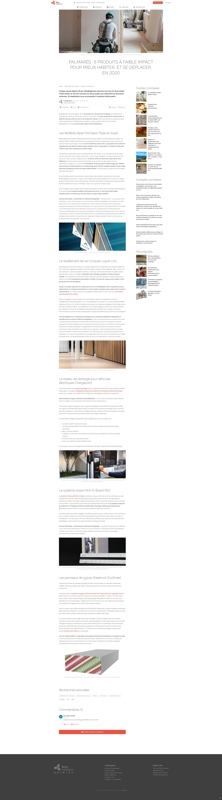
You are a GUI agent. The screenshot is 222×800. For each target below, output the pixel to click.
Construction (103, 696)
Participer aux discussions (160, 774)
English (124, 790)
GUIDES (111, 7)
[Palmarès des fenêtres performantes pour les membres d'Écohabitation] (141, 113)
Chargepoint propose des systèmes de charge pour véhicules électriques (99, 391)
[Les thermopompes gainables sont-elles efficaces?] (141, 300)
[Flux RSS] (72, 772)
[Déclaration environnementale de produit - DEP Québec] (141, 125)
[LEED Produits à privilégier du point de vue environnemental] (141, 173)
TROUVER (125, 7)
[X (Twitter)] (66, 772)
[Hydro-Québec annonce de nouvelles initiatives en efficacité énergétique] (141, 276)
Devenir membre (110, 770)
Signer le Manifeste (110, 775)
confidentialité (117, 779)
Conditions (108, 779)
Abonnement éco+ (158, 770)
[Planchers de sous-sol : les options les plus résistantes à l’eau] (141, 265)
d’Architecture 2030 (70, 631)
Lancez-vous (157, 2)
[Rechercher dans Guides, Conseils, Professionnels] (75, 2)
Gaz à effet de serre (114, 696)
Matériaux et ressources (87, 86)
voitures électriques (81, 388)
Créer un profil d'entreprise (161, 768)
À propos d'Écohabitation (112, 768)
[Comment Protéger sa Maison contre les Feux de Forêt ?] (141, 136)
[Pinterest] (69, 772)
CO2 (68, 699)
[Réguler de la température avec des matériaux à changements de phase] (141, 148)
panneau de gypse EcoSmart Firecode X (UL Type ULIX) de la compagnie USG (96, 593)
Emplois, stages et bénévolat (113, 772)
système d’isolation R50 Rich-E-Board (73, 496)
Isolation (95, 696)
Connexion (168, 2)
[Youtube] (57, 772)
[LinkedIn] (63, 772)
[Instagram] (60, 772)
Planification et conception (72, 86)
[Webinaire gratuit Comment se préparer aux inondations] (141, 288)
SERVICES (98, 7)
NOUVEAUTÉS (140, 7)
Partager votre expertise (160, 772)
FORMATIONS (83, 7)
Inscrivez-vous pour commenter (93, 732)
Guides (61, 86)
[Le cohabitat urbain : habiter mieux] (141, 101)
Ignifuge (62, 699)
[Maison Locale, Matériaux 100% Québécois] (141, 161)
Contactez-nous (109, 777)
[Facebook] (55, 772)
